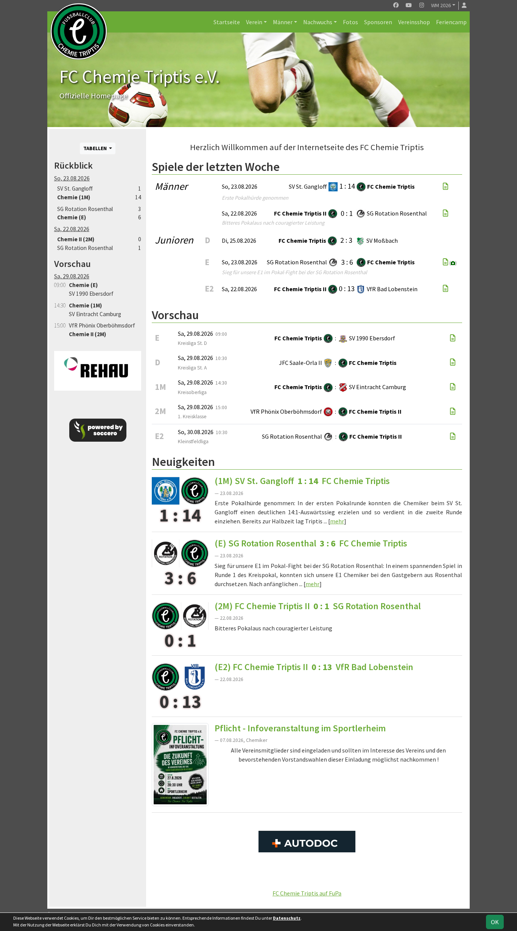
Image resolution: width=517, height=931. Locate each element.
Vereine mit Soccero (307, 876)
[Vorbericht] (452, 338)
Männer (283, 22)
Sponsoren (378, 22)
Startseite (226, 22)
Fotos (350, 22)
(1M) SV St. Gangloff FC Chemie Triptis (302, 481)
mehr (337, 521)
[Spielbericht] (445, 186)
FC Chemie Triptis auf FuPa (307, 893)
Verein (254, 22)
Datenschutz (287, 918)
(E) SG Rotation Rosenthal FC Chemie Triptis (311, 543)
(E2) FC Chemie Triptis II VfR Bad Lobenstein (314, 667)
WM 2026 (441, 5)
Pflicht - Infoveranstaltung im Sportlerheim (300, 728)
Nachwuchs (317, 22)
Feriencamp (451, 22)
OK (495, 922)
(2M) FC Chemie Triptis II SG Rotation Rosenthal (318, 606)
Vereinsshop (414, 22)
